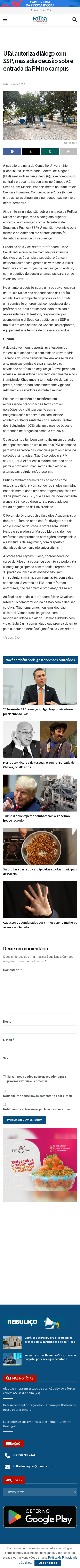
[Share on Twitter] (31, 151)
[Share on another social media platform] (68, 151)
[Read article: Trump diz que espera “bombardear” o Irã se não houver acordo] (40, 793)
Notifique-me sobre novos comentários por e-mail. (38, 1096)
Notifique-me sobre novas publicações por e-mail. (37, 1109)
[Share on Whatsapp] (50, 151)
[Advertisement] (40, 1250)
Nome (8, 1021)
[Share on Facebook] (12, 151)
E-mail (9, 1040)
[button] (42, 1165)
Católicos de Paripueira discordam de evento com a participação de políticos (50, 1340)
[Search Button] (74, 20)
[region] (40, 3)
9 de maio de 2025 (14, 84)
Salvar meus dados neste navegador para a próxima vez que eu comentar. (36, 1079)
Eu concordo (48, 1562)
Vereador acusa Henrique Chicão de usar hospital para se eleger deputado (50, 1357)
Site (5, 1058)
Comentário (12, 970)
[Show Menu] (5, 20)
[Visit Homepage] (39, 20)
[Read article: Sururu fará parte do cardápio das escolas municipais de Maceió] (40, 846)
